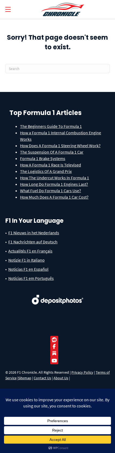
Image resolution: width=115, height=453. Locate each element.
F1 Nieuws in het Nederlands (33, 232)
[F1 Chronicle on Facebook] (55, 346)
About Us (60, 378)
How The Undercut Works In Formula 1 (54, 177)
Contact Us (42, 378)
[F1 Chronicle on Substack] (54, 353)
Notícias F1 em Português (31, 278)
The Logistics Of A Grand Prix (46, 171)
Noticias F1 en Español (28, 269)
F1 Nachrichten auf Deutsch (32, 241)
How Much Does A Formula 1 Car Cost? (54, 197)
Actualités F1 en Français (30, 251)
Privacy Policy (82, 372)
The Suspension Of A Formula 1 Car (51, 152)
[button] (8, 9)
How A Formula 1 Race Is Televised (50, 165)
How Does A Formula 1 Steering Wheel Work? (60, 145)
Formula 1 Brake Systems (42, 158)
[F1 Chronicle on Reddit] (55, 340)
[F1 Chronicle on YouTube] (55, 360)
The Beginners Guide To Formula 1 (51, 126)
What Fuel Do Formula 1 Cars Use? (50, 190)
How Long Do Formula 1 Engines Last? (54, 184)
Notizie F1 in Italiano (26, 260)
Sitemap (24, 378)
